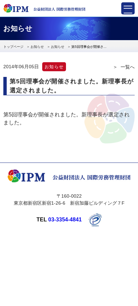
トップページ (13, 46)
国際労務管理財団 (44, 8)
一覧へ (128, 67)
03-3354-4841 (65, 219)
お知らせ (37, 46)
